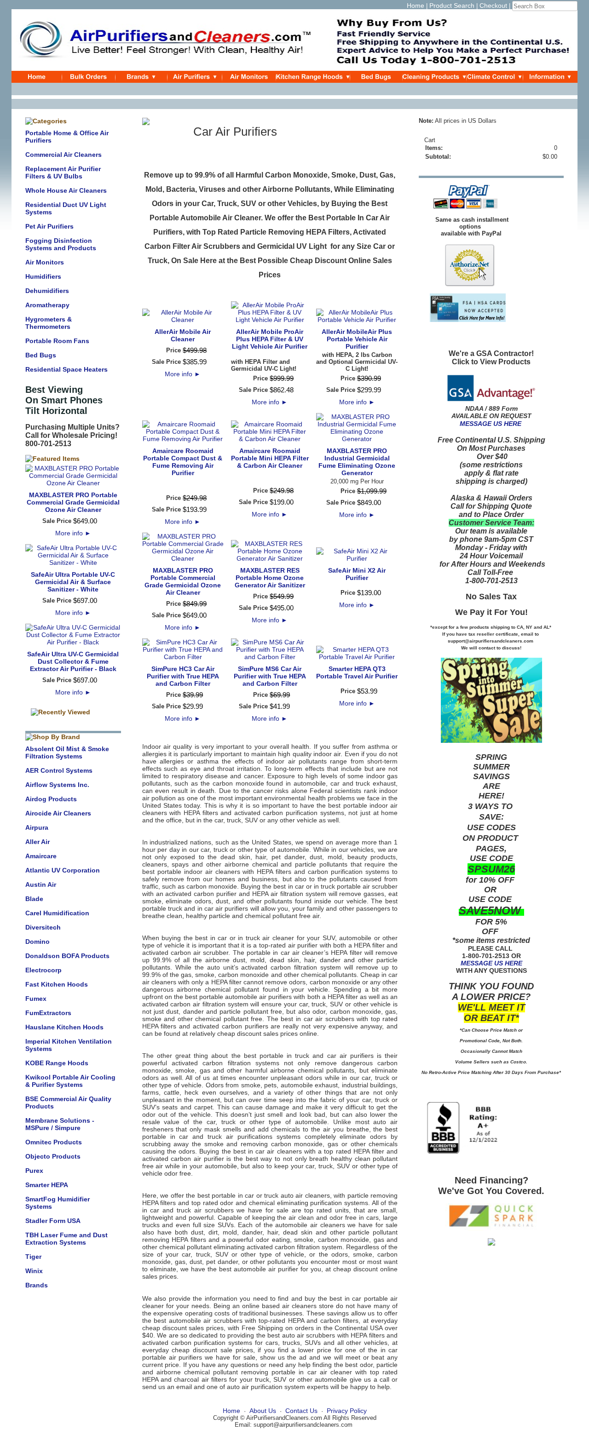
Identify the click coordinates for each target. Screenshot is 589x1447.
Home (415, 5)
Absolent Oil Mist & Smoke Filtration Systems (67, 752)
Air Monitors (44, 262)
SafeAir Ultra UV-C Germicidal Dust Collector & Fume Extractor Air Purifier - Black (73, 661)
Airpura (36, 827)
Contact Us (301, 1410)
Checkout (493, 5)
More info (73, 533)
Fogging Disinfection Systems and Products (60, 244)
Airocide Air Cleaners (58, 813)
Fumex (35, 998)
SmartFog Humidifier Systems (57, 1202)
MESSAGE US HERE (490, 423)
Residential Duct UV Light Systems (65, 208)
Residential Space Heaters (66, 369)
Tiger (33, 1256)
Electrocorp (43, 970)
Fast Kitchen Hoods (56, 984)
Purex (34, 1170)
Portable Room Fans (57, 341)
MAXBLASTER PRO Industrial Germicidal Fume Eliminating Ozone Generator (356, 462)
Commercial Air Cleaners (63, 154)
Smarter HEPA (46, 1185)
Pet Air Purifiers (49, 226)
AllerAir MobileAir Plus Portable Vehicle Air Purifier (357, 339)
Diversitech (43, 927)
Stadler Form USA (53, 1220)
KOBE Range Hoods (56, 1063)
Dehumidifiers (47, 290)
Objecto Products (53, 1156)
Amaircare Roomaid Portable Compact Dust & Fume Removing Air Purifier (182, 462)
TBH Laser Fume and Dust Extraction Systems (66, 1238)
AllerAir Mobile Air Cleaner (183, 335)
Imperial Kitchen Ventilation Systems (68, 1045)
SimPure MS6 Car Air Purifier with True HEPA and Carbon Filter (270, 676)
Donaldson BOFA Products (67, 955)
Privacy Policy (347, 1410)
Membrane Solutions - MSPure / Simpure (59, 1124)
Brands (36, 1285)
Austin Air (40, 884)
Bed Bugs (40, 355)
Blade (34, 898)
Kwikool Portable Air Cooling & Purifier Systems (70, 1081)
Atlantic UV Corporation (62, 870)
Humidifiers (43, 276)
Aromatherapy (47, 305)
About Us (262, 1410)
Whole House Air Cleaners (66, 190)
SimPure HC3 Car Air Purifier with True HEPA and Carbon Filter (183, 676)
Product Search (451, 5)
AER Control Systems (58, 770)
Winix (34, 1271)
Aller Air (37, 841)
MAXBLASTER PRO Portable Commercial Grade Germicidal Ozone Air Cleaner (73, 502)
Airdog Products (51, 799)
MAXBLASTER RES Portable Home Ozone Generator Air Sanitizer (270, 578)
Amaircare (41, 856)
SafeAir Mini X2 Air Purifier (357, 574)
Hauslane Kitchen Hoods (64, 1027)
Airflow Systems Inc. (57, 784)
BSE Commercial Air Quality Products (68, 1102)
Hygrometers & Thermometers (48, 323)
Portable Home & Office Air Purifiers (67, 136)
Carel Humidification (57, 913)
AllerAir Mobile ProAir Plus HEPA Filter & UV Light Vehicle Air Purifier (269, 339)
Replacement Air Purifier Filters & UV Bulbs (63, 172)
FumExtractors (48, 1012)
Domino (37, 941)
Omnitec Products (53, 1142)
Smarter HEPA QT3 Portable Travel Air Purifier (357, 672)
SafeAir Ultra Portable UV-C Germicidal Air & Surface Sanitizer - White (73, 582)
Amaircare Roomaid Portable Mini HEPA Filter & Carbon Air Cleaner (270, 458)
